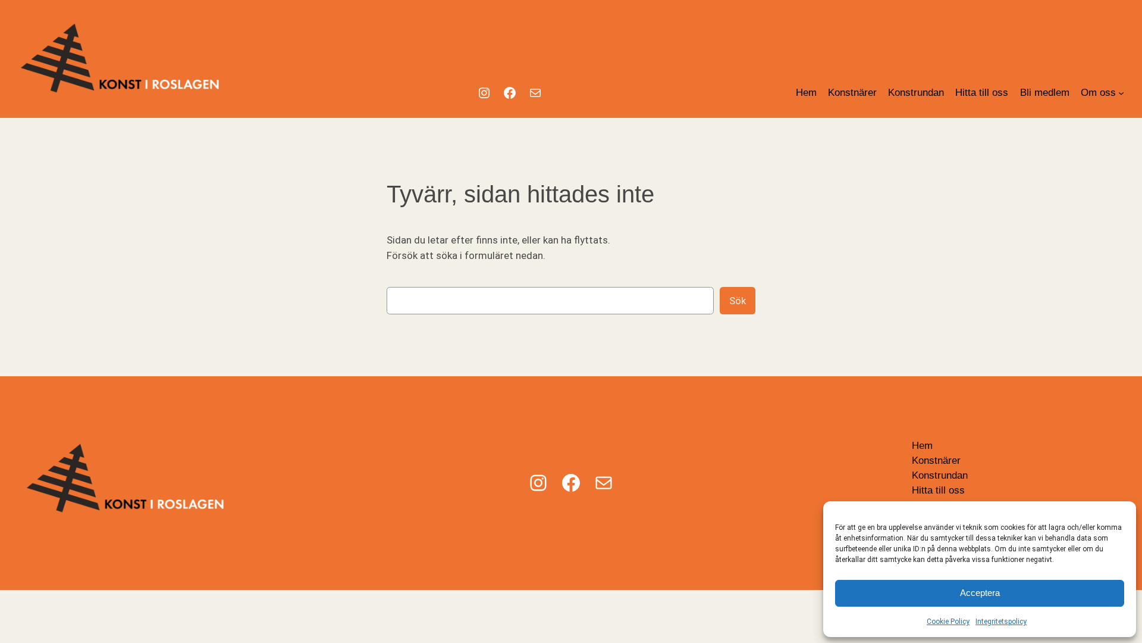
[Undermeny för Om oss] (1121, 93)
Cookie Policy (948, 621)
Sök (737, 301)
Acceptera (980, 593)
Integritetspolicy (1001, 621)
